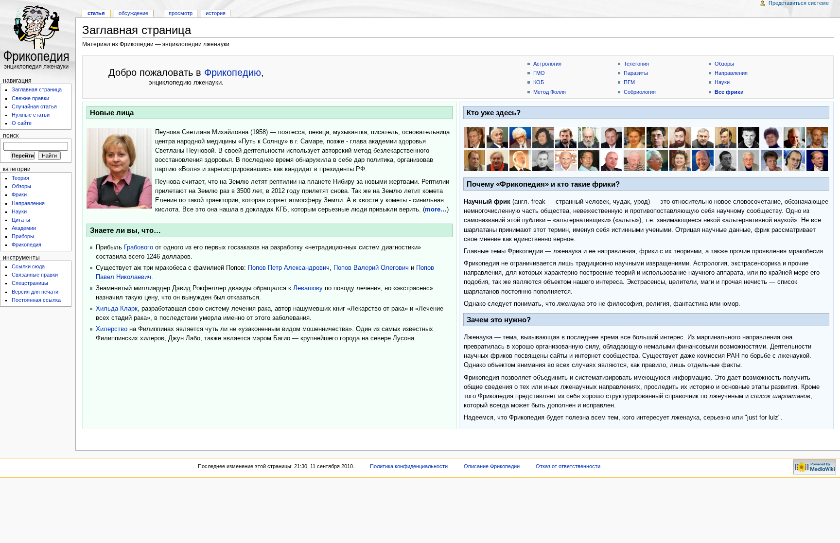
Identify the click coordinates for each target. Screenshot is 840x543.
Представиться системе (799, 3)
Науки (19, 211)
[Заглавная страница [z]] (37, 37)
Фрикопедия (26, 244)
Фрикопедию (232, 72)
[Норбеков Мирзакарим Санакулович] (703, 160)
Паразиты (636, 73)
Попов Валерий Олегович (371, 267)
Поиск (10, 136)
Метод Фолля (549, 92)
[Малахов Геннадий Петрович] (566, 160)
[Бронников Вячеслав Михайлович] (566, 137)
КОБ (538, 82)
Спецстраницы (30, 283)
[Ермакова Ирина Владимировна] (634, 137)
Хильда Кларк (117, 308)
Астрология (547, 64)
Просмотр (180, 13)
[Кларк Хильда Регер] (771, 137)
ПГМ (629, 82)
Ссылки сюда (28, 266)
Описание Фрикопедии (492, 466)
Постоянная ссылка (36, 300)
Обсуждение (133, 13)
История (216, 13)
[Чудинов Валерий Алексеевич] (588, 137)
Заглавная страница (37, 89)
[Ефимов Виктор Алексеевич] (611, 137)
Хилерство (111, 329)
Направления (28, 203)
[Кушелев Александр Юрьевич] (817, 137)
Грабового (138, 247)
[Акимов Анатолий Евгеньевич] (474, 137)
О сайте (22, 123)
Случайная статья (34, 106)
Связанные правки (35, 275)
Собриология (640, 92)
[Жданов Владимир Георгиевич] (703, 137)
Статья (96, 13)
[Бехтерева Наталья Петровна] (543, 137)
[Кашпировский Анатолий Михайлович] (748, 137)
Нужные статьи (31, 115)
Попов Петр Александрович (289, 267)
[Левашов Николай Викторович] (497, 160)
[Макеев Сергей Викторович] (543, 160)
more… (436, 209)
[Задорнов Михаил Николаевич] (817, 160)
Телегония (636, 64)
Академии (24, 228)
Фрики (19, 194)
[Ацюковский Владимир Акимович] (497, 137)
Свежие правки (30, 98)
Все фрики (729, 92)
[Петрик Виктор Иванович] (657, 160)
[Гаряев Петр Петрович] (725, 160)
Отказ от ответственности (568, 466)
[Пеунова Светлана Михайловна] (119, 168)
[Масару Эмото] (588, 160)
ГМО (539, 73)
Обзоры (21, 186)
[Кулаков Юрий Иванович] (794, 137)
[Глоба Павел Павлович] (680, 137)
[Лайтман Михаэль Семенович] (520, 160)
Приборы (23, 236)
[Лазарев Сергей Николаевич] (474, 160)
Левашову (308, 288)
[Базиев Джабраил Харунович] (520, 137)
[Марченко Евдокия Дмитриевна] (680, 160)
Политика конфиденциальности (409, 466)
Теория (20, 178)
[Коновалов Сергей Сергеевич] (794, 160)
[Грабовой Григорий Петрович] (725, 137)
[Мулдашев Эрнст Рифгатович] (634, 160)
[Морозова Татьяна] (771, 160)
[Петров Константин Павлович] (611, 160)
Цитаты (21, 220)
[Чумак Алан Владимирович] (748, 160)
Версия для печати (35, 292)
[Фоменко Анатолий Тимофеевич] (657, 137)
